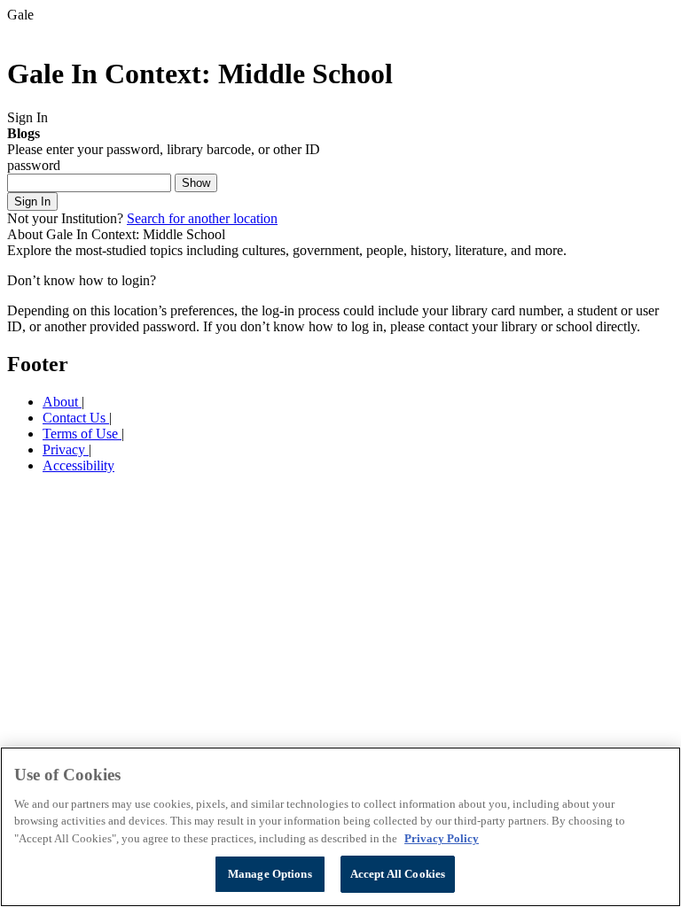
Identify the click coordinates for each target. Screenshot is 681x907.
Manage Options (270, 873)
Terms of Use (82, 433)
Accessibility (78, 465)
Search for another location (202, 218)
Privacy (66, 449)
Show (196, 183)
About (62, 401)
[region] (340, 827)
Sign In (32, 201)
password (33, 165)
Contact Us (76, 417)
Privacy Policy (441, 838)
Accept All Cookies (397, 873)
